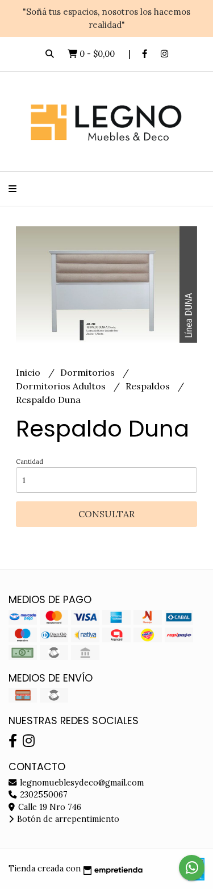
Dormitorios (88, 372)
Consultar (106, 514)
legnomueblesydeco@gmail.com (81, 783)
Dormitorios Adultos (62, 386)
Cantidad (29, 462)
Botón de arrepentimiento (67, 819)
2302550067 (43, 795)
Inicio (29, 372)
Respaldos (149, 386)
